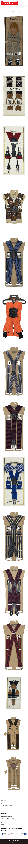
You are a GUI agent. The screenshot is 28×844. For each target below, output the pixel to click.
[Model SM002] (14, 733)
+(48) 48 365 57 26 (10, 818)
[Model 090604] (14, 536)
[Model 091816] (14, 426)
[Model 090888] (14, 481)
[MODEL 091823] (14, 317)
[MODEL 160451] (14, 645)
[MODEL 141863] (14, 96)
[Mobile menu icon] (25, 2)
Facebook (3, 822)
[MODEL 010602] (14, 371)
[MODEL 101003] (14, 207)
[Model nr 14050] (14, 590)
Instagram (3, 821)
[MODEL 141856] (14, 150)
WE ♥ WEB (17, 840)
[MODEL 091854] (14, 262)
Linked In (3, 824)
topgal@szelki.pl (8, 816)
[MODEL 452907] (14, 41)
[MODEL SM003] (14, 693)
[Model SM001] (14, 773)
